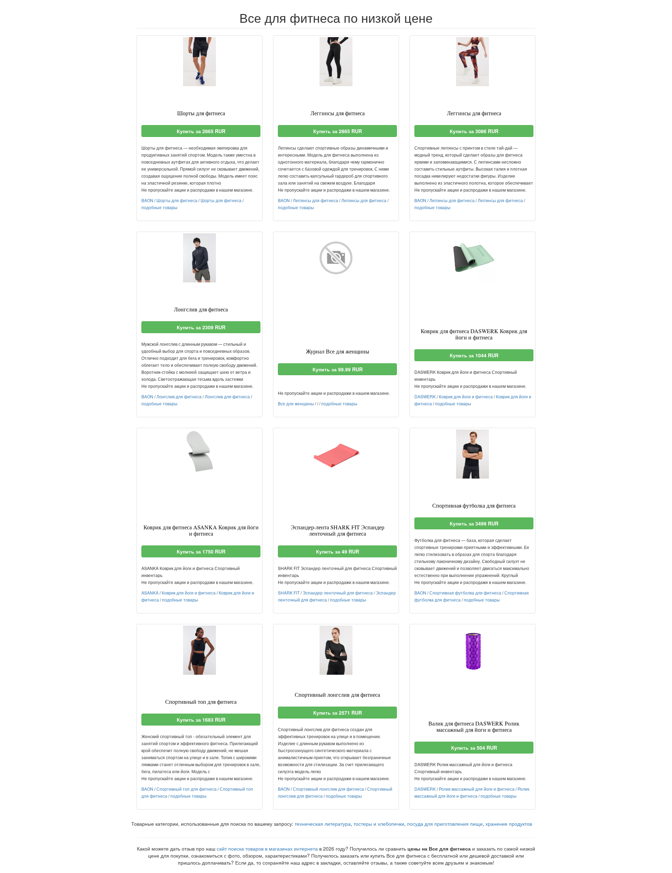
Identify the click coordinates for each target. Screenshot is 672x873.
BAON (147, 200)
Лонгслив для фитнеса (179, 396)
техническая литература (323, 823)
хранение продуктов (508, 823)
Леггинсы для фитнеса (315, 200)
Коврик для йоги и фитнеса (466, 396)
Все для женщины (296, 403)
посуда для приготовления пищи (445, 823)
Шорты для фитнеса (176, 200)
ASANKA (150, 593)
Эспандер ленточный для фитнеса (338, 593)
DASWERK (425, 396)
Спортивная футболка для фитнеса (465, 593)
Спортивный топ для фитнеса (186, 789)
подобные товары (159, 207)
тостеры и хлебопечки (379, 823)
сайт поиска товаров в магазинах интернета (267, 848)
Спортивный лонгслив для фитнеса (328, 789)
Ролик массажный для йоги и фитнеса (476, 789)
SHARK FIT (289, 593)
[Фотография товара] (199, 61)
